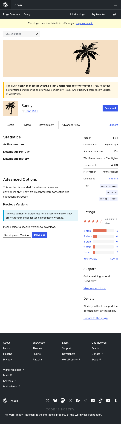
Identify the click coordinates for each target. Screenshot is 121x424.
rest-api (104, 199)
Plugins (37, 353)
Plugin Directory (11, 14)
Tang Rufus (31, 111)
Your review (90, 258)
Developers (68, 353)
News (6, 348)
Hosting (7, 353)
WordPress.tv (71, 359)
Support (113, 124)
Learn (65, 342)
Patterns (38, 359)
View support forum (95, 288)
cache (104, 186)
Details (10, 124)
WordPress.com (14, 369)
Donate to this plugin (96, 318)
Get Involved (99, 342)
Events (96, 348)
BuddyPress (11, 386)
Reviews (27, 124)
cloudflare (112, 192)
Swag (96, 359)
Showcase (39, 342)
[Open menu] (116, 4)
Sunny (26, 105)
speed (113, 199)
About (6, 342)
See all (114, 258)
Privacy (7, 359)
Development (46, 124)
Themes (37, 348)
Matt (7, 375)
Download (110, 108)
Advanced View (71, 124)
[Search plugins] (36, 34)
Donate (97, 353)
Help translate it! (84, 23)
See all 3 (113, 178)
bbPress (9, 381)
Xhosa (14, 400)
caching (113, 186)
